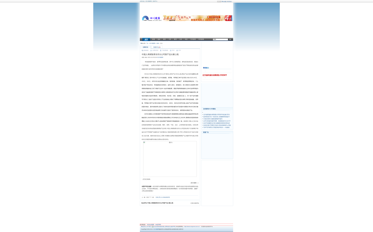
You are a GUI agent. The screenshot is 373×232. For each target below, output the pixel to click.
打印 (179, 50)
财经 (164, 39)
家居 (175, 39)
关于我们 (149, 226)
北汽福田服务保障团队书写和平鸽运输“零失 (216, 114)
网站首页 (143, 226)
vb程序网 (158, 224)
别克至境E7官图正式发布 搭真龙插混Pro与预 (217, 125)
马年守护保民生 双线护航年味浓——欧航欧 (216, 127)
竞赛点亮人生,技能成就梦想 (163, 197)
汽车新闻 (193, 39)
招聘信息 (167, 226)
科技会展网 (150, 224)
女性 (180, 39)
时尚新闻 (201, 39)
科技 (186, 39)
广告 (147, 43)
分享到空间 (155, 50)
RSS (173, 50)
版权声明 (173, 226)
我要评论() (157, 47)
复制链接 (146, 50)
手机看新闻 (165, 50)
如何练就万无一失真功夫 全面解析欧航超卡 (216, 116)
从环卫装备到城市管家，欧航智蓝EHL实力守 (217, 121)
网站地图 (224, 1)
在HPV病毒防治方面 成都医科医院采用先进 (216, 123)
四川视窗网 (152, 43)
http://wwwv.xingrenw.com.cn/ (192, 226)
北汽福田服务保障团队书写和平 (214, 75)
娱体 (159, 39)
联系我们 (229, 1)
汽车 (170, 39)
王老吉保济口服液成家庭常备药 (212, 119)
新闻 (153, 39)
